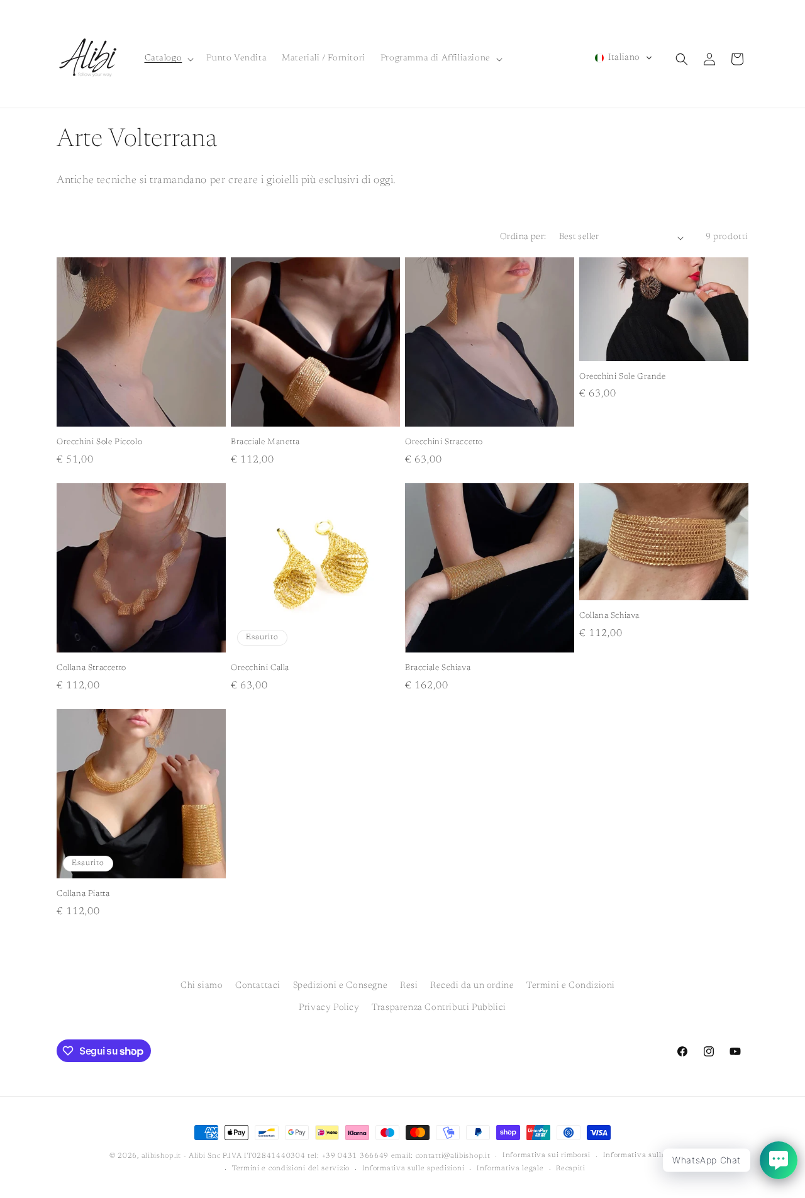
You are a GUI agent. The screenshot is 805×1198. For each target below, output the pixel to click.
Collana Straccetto (91, 668)
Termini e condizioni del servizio (291, 1168)
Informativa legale (510, 1168)
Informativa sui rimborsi (546, 1155)
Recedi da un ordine (472, 986)
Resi (409, 986)
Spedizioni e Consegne (340, 986)
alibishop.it (161, 1156)
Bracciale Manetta (265, 442)
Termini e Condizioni (570, 986)
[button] (168, 58)
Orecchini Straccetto (444, 442)
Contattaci (257, 986)
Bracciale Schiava (437, 668)
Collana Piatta (83, 894)
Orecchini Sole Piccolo (99, 442)
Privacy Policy (329, 1008)
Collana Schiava (609, 616)
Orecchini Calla (260, 668)
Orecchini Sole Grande (622, 376)
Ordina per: (523, 237)
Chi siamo (201, 986)
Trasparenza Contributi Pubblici (439, 1008)
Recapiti (571, 1168)
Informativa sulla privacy (649, 1155)
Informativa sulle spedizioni (413, 1168)
